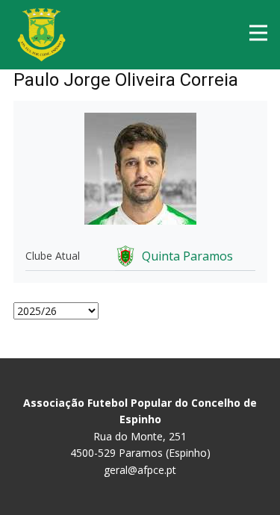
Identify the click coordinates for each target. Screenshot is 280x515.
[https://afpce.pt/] (41, 35)
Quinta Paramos (187, 256)
